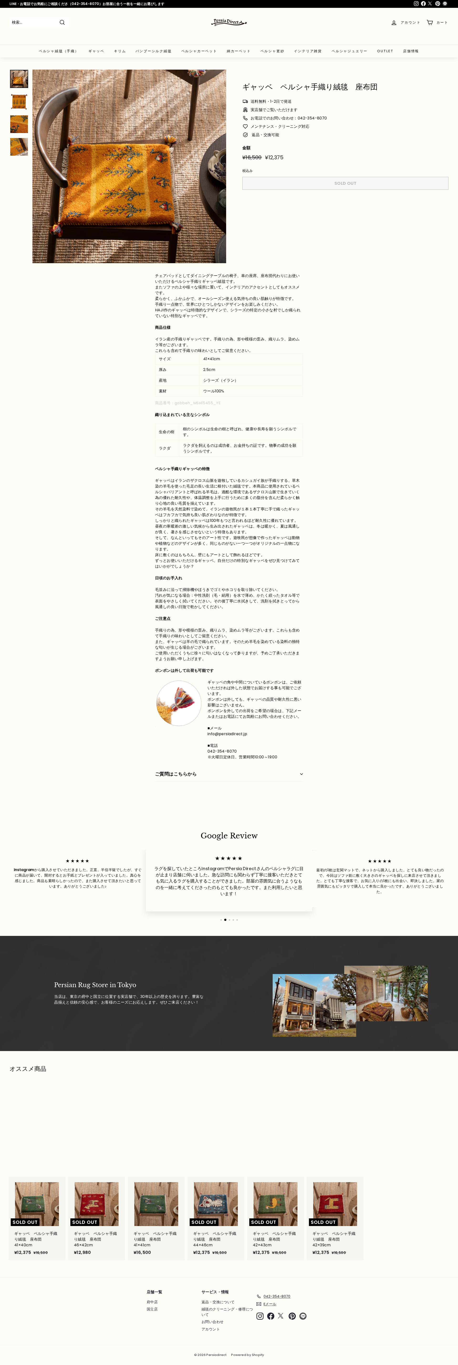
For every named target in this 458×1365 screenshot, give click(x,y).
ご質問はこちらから (176, 774)
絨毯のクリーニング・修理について (227, 1312)
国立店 (152, 1309)
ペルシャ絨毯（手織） (59, 51)
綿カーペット (239, 51)
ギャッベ (96, 51)
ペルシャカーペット (199, 51)
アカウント (211, 1329)
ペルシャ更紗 (272, 51)
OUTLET (385, 51)
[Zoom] (129, 166)
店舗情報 (411, 51)
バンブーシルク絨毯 (153, 51)
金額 (246, 148)
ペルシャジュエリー (350, 51)
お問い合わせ (213, 1321)
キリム (120, 51)
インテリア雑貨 (308, 51)
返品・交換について (218, 1301)
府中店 (152, 1301)
